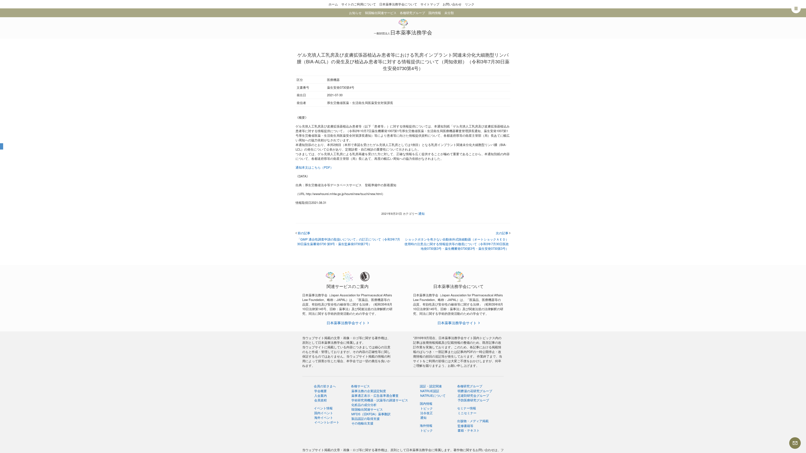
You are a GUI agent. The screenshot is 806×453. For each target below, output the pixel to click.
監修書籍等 (465, 425)
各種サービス (360, 386)
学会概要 (320, 391)
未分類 (449, 12)
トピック (426, 408)
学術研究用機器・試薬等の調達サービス (379, 400)
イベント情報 (323, 408)
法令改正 (426, 413)
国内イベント (323, 413)
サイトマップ (429, 4)
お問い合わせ (452, 4)
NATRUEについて (433, 395)
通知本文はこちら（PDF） (314, 167)
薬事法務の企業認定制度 (368, 391)
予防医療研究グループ (473, 400)
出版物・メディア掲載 (473, 421)
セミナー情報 (466, 408)
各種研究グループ (412, 12)
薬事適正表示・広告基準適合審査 (375, 395)
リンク (469, 4)
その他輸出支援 (362, 423)
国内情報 (434, 12)
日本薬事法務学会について (398, 4)
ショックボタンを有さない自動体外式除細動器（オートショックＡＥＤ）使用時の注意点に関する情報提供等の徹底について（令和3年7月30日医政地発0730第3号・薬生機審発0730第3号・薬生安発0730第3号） (456, 244)
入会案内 (320, 395)
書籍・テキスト (469, 430)
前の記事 (303, 233)
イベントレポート (326, 422)
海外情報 (426, 425)
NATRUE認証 (429, 391)
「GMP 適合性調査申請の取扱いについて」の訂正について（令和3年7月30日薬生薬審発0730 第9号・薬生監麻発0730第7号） (348, 241)
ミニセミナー (467, 413)
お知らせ (355, 12)
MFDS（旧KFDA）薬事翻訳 (371, 414)
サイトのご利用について (358, 4)
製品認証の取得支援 (365, 418)
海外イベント (323, 417)
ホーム (333, 4)
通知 (421, 213)
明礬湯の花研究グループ (475, 391)
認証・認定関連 (431, 386)
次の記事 (503, 233)
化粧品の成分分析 (364, 404)
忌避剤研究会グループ (473, 395)
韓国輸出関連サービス (380, 12)
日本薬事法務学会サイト (346, 322)
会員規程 (320, 400)
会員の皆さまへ (325, 386)
